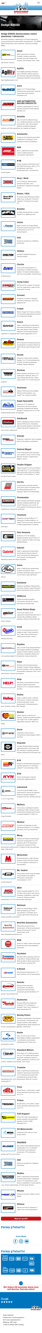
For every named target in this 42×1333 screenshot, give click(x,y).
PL (3, 3)
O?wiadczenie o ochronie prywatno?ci (13, 1317)
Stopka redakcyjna (8, 1315)
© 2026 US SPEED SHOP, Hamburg (13, 1324)
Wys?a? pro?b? (21, 1219)
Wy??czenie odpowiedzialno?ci (12, 1320)
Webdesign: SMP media (10, 1322)
